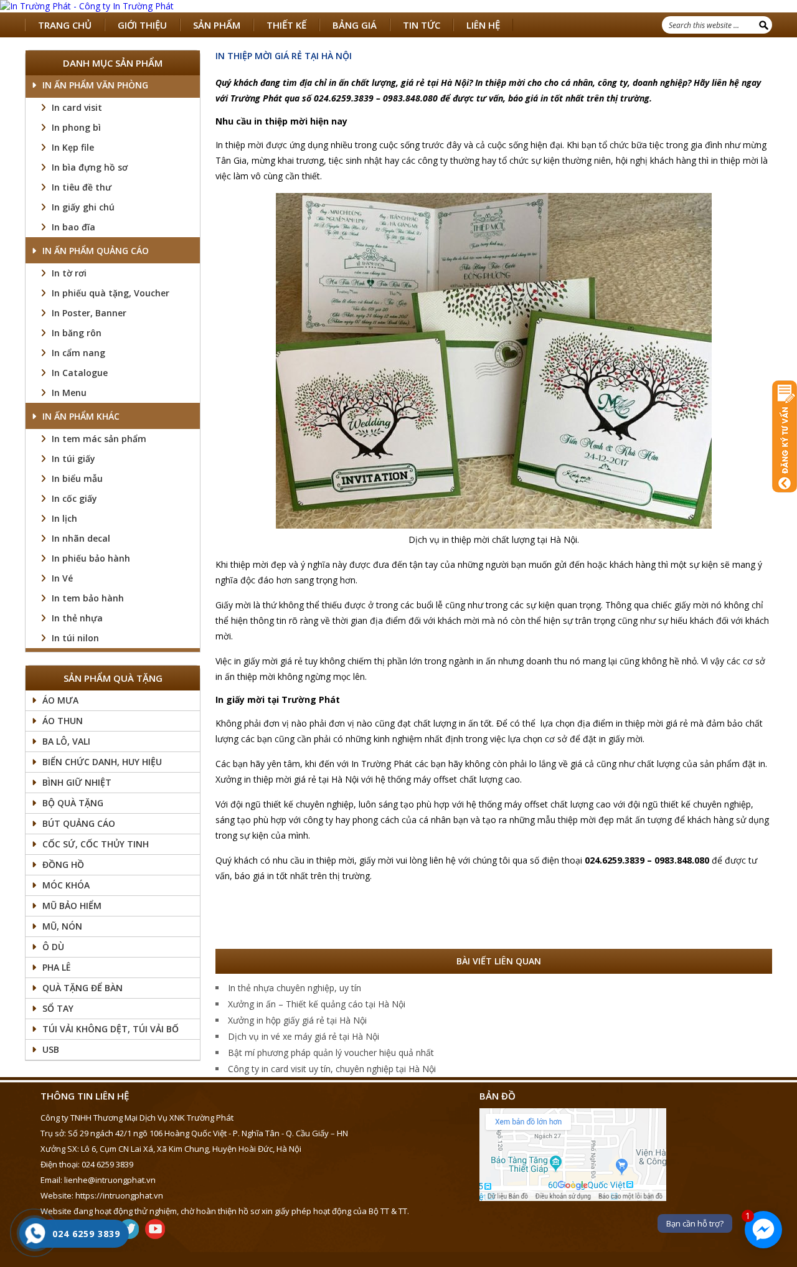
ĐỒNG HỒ (63, 864)
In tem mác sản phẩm (99, 439)
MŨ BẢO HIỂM (71, 905)
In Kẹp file (73, 147)
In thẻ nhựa (77, 618)
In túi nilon (75, 638)
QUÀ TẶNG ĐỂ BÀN (82, 988)
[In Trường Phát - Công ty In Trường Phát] (398, 6)
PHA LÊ (56, 967)
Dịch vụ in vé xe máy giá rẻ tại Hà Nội (303, 1036)
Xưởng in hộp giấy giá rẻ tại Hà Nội (297, 1020)
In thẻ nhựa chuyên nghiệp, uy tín (294, 988)
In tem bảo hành (88, 598)
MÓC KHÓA (66, 885)
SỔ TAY (57, 1008)
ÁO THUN (62, 721)
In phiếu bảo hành (91, 558)
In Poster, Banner (89, 313)
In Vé (62, 578)
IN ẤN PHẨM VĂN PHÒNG (95, 85)
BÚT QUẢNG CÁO (78, 823)
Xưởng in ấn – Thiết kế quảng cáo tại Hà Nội (316, 1004)
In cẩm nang (78, 353)
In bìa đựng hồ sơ (90, 167)
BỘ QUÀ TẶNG (72, 803)
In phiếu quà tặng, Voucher (110, 293)
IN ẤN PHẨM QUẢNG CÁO (95, 251)
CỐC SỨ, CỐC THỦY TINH (95, 844)
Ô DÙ (53, 947)
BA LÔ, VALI (66, 741)
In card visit (77, 107)
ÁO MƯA (60, 700)
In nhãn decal (81, 538)
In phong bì (76, 127)
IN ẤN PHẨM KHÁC (81, 416)
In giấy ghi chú (83, 207)
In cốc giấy (74, 498)
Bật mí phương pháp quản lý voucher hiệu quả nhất (331, 1052)
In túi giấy (73, 458)
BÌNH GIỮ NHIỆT (76, 782)
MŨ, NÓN (62, 926)
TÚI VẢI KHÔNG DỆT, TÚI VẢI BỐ (110, 1029)
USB (50, 1049)
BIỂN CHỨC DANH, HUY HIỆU (102, 762)
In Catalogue (80, 373)
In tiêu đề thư (81, 187)
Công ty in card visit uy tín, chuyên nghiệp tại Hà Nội (332, 1069)
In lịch (64, 518)
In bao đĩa (73, 227)
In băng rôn (76, 333)
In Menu (69, 392)
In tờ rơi (69, 273)
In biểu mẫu (77, 478)
